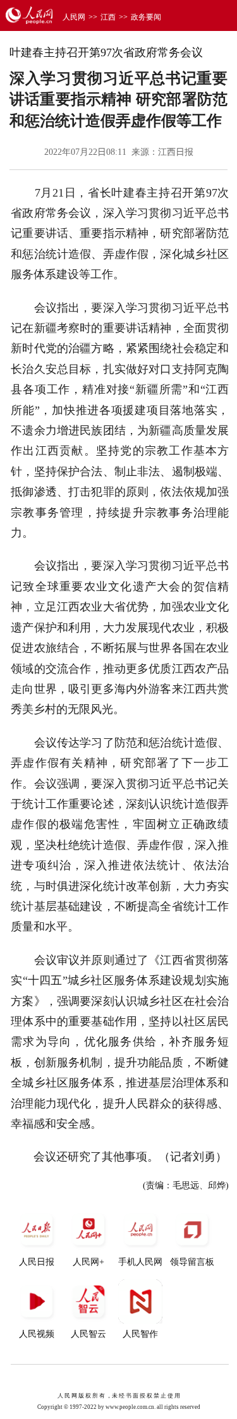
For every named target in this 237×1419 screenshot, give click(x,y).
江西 (108, 17)
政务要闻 (146, 17)
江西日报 (175, 152)
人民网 (74, 17)
